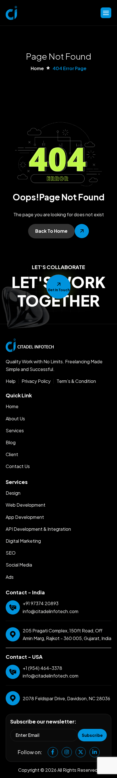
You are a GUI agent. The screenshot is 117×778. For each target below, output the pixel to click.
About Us (15, 418)
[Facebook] (53, 752)
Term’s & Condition (76, 381)
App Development (25, 517)
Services (15, 430)
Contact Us (18, 466)
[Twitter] (81, 752)
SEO (11, 553)
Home (12, 406)
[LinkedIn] (94, 752)
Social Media (19, 565)
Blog (11, 442)
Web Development (25, 505)
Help (11, 381)
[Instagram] (67, 752)
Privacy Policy (36, 381)
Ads (10, 577)
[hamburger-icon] (106, 12)
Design (13, 493)
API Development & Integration (38, 529)
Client (12, 454)
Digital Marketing (23, 541)
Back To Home (51, 231)
